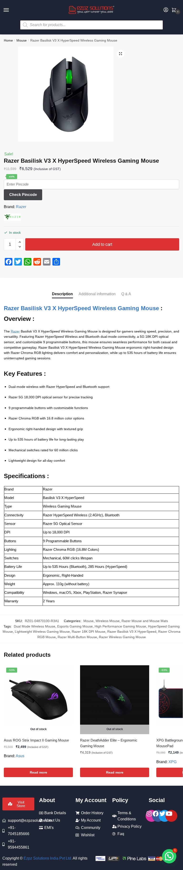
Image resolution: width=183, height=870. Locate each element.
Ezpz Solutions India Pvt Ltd (47, 858)
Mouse (21, 40)
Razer (21, 207)
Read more (38, 772)
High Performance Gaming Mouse (120, 626)
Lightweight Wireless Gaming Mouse (42, 631)
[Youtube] (171, 816)
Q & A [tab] (126, 294)
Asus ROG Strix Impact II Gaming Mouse (36, 740)
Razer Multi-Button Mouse (77, 637)
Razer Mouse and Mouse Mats (145, 621)
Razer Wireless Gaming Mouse (122, 637)
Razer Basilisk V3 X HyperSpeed (131, 631)
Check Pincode (23, 195)
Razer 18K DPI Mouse (88, 631)
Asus (20, 756)
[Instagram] (152, 816)
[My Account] (166, 10)
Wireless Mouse (108, 621)
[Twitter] (165, 816)
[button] (120, 53)
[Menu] (11, 10)
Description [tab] (62, 294)
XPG (172, 762)
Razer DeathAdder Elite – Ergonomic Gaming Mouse (108, 743)
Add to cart (102, 244)
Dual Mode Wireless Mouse (34, 626)
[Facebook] (158, 816)
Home (8, 40)
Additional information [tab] (97, 294)
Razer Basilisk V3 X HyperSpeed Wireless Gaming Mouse (81, 308)
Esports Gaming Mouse (75, 626)
